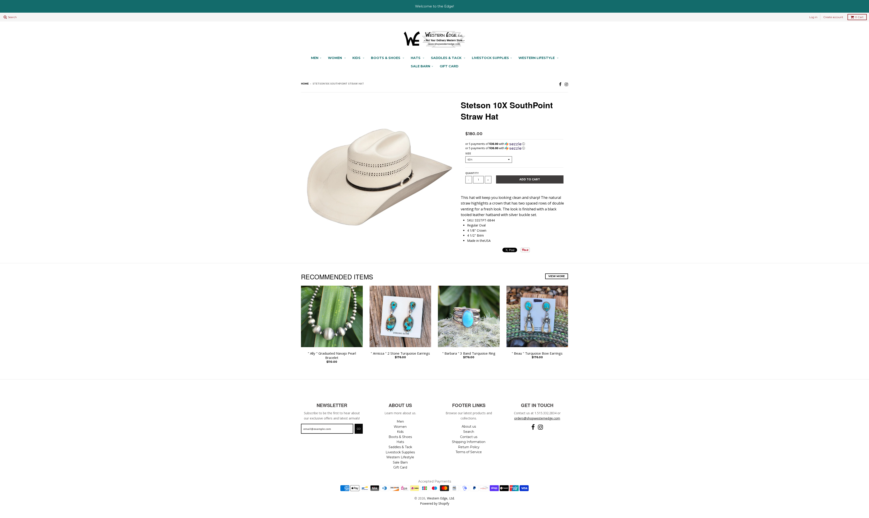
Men (314, 58)
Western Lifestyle (537, 58)
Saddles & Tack (446, 58)
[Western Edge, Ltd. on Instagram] (566, 84)
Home (305, 83)
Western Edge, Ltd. (441, 498)
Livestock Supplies (490, 58)
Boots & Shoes (386, 58)
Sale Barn (420, 66)
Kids (356, 58)
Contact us (468, 437)
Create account (833, 17)
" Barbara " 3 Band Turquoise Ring (468, 353)
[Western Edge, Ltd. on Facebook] (560, 84)
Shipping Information (468, 442)
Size (468, 153)
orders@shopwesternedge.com (537, 418)
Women (335, 58)
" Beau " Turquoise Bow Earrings (537, 353)
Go (358, 428)
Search (468, 432)
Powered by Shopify (434, 503)
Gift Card (449, 66)
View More (556, 276)
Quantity (472, 173)
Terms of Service (469, 452)
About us (469, 426)
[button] (514, 144)
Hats (416, 58)
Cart (859, 17)
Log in (813, 17)
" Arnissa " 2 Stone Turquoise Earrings (400, 353)
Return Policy (469, 447)
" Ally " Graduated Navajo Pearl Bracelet (332, 355)
